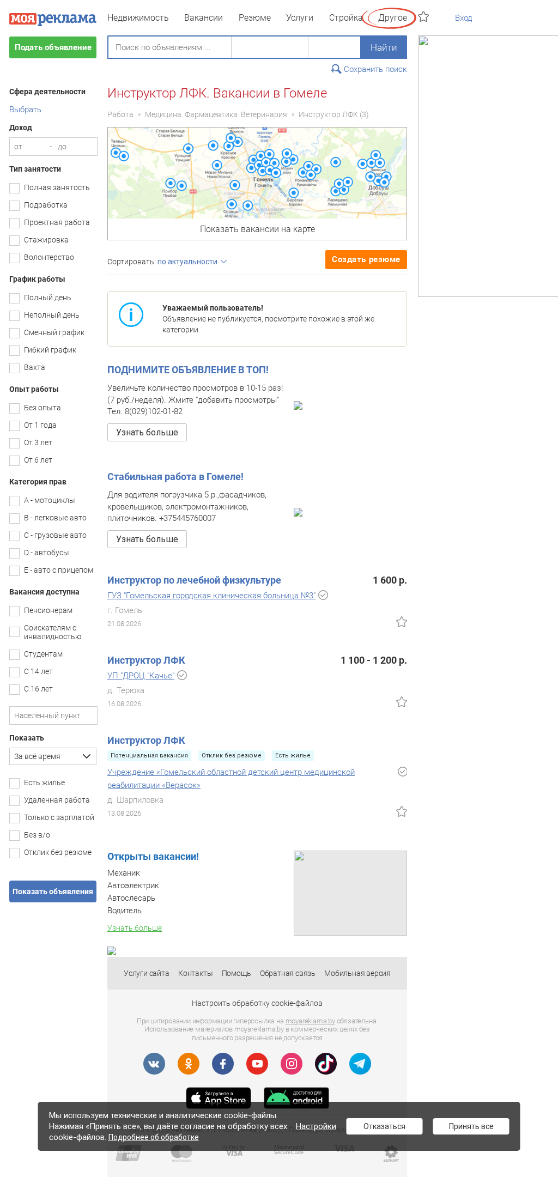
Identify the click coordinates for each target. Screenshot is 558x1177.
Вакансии (203, 18)
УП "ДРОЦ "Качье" (140, 676)
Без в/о (37, 834)
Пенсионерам (48, 610)
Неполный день (52, 315)
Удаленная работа (57, 800)
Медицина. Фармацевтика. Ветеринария (216, 114)
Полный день (47, 297)
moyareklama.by (310, 1021)
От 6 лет (38, 460)
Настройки (316, 1126)
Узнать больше (147, 432)
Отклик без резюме (58, 852)
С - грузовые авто (55, 535)
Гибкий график (50, 349)
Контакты (195, 973)
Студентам (43, 654)
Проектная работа (57, 222)
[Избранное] (425, 16)
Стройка (346, 18)
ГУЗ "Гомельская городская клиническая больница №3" (211, 595)
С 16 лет (38, 688)
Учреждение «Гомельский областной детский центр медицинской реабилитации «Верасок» (231, 778)
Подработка (46, 205)
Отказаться (384, 1126)
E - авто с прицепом (58, 570)
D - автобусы (46, 552)
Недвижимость (138, 18)
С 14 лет (38, 671)
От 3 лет (38, 442)
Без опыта (42, 407)
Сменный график (54, 332)
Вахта (34, 367)
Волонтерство (49, 257)
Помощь (236, 973)
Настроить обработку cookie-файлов (257, 1003)
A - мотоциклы (49, 500)
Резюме (255, 18)
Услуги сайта (146, 973)
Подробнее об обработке (153, 1137)
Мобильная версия (357, 973)
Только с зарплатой (59, 817)
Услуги (299, 18)
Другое (392, 18)
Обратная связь (288, 973)
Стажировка (46, 239)
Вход (463, 18)
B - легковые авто (55, 517)
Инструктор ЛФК (328, 114)
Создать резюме (366, 259)
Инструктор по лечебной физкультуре (194, 580)
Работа (120, 114)
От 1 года (40, 425)
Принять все (471, 1126)
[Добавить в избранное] (401, 621)
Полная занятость (57, 187)
